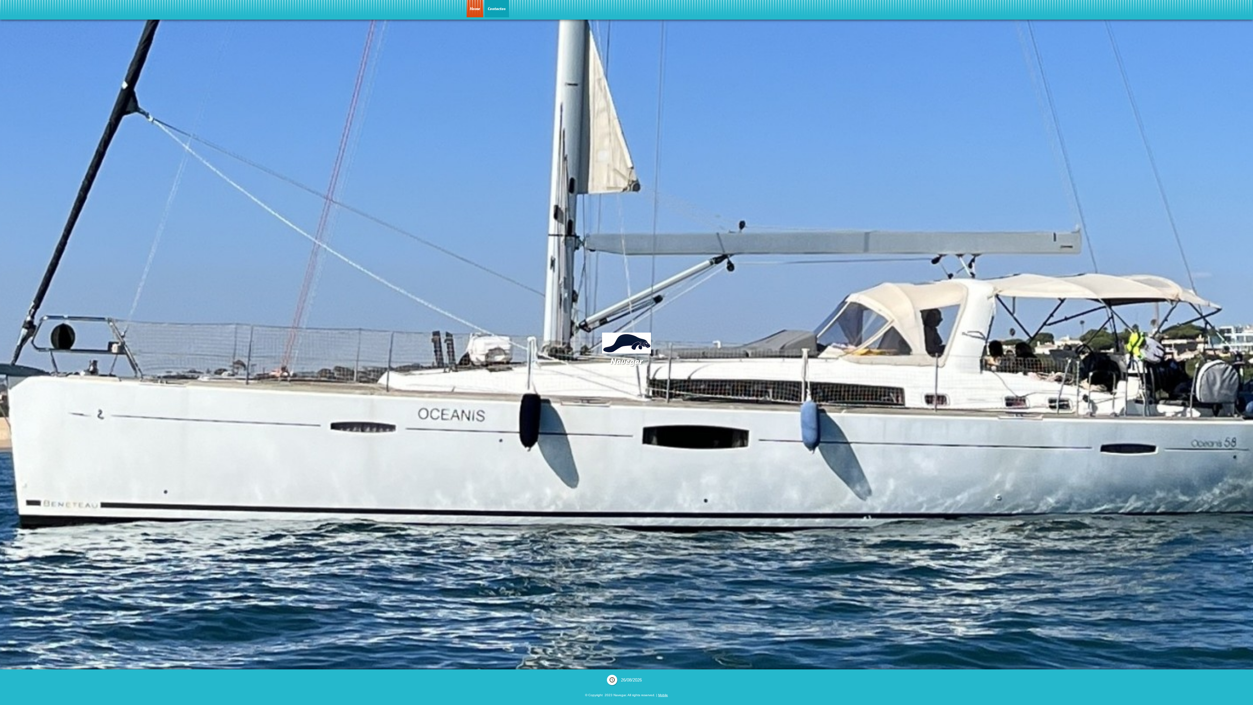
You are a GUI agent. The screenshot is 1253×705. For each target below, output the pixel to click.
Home (475, 8)
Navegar (627, 361)
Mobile (663, 695)
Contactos (497, 8)
